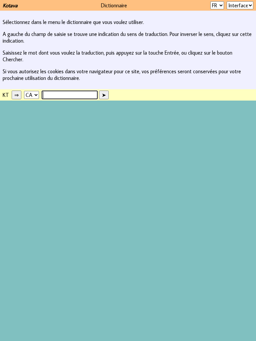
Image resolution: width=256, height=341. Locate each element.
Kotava (10, 5)
